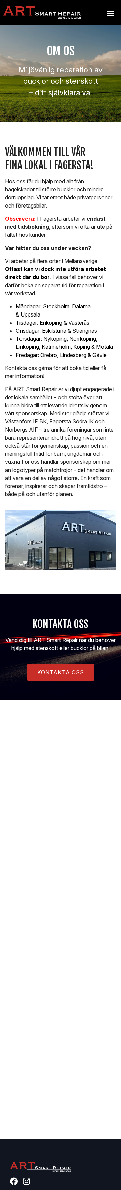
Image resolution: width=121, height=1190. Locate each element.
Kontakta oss (60, 672)
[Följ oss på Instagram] (28, 1182)
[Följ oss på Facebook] (16, 1182)
